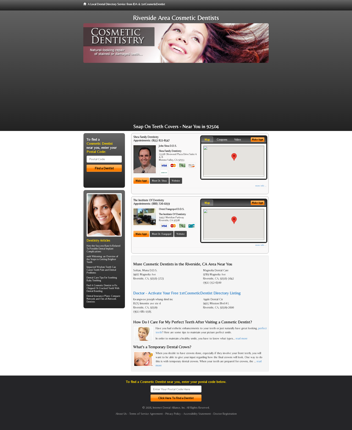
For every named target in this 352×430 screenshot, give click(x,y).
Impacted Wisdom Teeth (99, 267)
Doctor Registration (225, 413)
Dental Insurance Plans (98, 296)
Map (207, 139)
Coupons (222, 139)
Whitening (97, 256)
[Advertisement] (176, 93)
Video (237, 139)
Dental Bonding (94, 291)
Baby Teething (94, 280)
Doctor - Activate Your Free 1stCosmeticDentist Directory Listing (187, 292)
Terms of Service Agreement (146, 413)
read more (242, 338)
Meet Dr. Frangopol (161, 234)
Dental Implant (106, 248)
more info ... (260, 186)
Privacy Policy (173, 413)
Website (176, 180)
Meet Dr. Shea (159, 180)
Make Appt (141, 180)
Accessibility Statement (197, 413)
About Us (121, 413)
